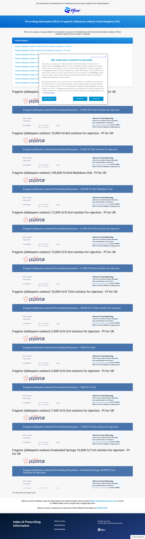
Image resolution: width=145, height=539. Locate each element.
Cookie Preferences (138, 537)
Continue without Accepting (98, 57)
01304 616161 (102, 508)
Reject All (96, 98)
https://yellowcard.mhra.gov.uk (103, 501)
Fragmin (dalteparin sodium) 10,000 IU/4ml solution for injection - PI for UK (42, 50)
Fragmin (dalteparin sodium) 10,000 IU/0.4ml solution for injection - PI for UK (43, 46)
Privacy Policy (50, 93)
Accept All (80, 98)
